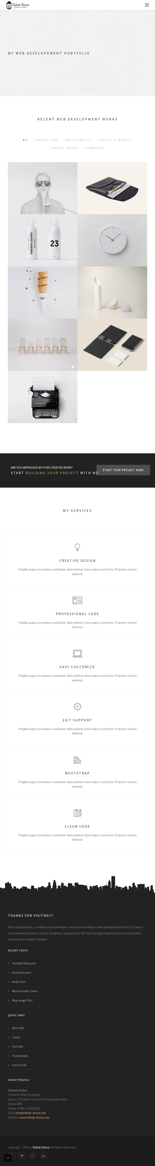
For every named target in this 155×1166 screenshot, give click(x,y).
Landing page (47, 140)
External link (43, 204)
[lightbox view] (42, 280)
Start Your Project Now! (123, 470)
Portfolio (17, 1046)
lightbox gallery (43, 351)
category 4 (53, 305)
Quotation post (21, 972)
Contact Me (19, 1065)
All (25, 140)
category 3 (32, 305)
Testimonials (20, 1056)
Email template (78, 140)
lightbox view (42, 299)
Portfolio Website (115, 140)
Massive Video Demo (25, 991)
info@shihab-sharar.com (31, 1113)
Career (16, 1037)
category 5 (101, 357)
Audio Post (19, 982)
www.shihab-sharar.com (34, 1117)
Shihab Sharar (41, 1147)
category (112, 253)
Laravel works (64, 148)
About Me (18, 1028)
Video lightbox (112, 247)
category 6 (123, 357)
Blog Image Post (22, 1000)
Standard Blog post (24, 963)
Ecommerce (94, 148)
